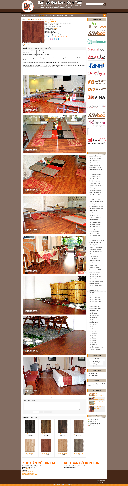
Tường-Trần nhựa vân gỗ (96, 190)
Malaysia (55, 28)
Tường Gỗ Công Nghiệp (95, 185)
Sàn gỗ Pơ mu (93, 331)
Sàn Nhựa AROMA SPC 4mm (96, 285)
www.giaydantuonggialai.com (29, 474)
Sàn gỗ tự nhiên (93, 322)
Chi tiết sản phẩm (28, 48)
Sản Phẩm (28, 19)
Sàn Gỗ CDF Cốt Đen (95, 199)
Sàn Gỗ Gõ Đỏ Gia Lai (95, 176)
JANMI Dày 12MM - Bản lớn (96, 208)
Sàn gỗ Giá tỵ (93, 338)
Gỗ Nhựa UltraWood (94, 254)
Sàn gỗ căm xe (93, 333)
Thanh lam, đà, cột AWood (96, 249)
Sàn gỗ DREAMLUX (94, 210)
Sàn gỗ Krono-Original (95, 320)
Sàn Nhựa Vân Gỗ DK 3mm (96, 279)
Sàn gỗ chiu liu (93, 335)
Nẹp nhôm (92, 295)
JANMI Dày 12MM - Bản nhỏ (96, 206)
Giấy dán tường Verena (95, 308)
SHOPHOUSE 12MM (94, 233)
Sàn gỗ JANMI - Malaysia (38, 19)
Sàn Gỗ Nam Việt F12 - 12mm (97, 240)
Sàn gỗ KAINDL (93, 313)
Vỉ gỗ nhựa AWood (94, 256)
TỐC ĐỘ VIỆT (100, 482)
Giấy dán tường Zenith (95, 306)
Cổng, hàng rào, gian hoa (96, 251)
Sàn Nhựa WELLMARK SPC (96, 288)
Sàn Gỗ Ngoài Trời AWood (96, 245)
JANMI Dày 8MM (50, 19)
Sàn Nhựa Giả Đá (94, 274)
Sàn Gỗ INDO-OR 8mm (95, 222)
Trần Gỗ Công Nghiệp (95, 183)
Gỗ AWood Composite (95, 242)
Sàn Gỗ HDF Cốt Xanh (95, 197)
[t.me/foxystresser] (27, 6)
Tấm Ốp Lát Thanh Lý (95, 165)
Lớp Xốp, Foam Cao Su (95, 301)
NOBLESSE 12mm (94, 215)
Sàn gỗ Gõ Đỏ (93, 342)
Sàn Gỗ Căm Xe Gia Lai (95, 174)
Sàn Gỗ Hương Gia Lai (95, 178)
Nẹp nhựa (92, 292)
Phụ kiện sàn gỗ (93, 290)
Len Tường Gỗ (93, 324)
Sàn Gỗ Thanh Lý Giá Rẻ (95, 158)
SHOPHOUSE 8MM (94, 231)
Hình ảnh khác (39, 48)
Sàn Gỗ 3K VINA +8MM (95, 235)
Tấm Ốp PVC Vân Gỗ (94, 260)
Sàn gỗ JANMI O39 (62, 453)
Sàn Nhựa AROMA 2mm (95, 276)
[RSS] (105, 15)
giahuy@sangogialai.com (32, 469)
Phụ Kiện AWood (94, 258)
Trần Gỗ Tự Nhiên (94, 188)
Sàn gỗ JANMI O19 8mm (30, 434)
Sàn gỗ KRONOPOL (94, 315)
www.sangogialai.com (27, 471)
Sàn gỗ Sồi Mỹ (93, 329)
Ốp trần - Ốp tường (94, 181)
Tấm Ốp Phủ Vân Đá (94, 267)
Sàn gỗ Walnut (93, 340)
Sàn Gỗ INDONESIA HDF (95, 226)
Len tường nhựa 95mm (95, 299)
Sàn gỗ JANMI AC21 (30, 453)
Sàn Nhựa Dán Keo (94, 272)
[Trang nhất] (23, 19)
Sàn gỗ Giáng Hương (95, 345)
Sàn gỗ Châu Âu (93, 310)
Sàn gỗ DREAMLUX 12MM (96, 213)
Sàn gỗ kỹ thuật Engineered (96, 347)
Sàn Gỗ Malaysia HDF (95, 194)
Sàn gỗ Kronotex (93, 317)
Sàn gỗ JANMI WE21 (62, 434)
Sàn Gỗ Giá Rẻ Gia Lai (95, 160)
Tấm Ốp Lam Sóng (94, 263)
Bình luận (48, 48)
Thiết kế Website (101, 480)
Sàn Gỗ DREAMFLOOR (95, 192)
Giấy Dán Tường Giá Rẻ (95, 167)
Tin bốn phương (93, 376)
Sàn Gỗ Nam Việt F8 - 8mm (96, 238)
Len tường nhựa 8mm (95, 297)
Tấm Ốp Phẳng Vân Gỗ (95, 265)
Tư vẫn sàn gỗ (93, 373)
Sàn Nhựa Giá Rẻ (94, 163)
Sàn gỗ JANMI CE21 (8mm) (78, 434)
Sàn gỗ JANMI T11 (46, 453)
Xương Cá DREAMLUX (95, 217)
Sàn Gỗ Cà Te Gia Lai (95, 172)
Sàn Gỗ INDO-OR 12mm (95, 224)
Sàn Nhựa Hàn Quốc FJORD (96, 281)
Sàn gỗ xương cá (94, 326)
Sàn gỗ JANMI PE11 (46, 434)
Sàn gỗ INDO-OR (93, 219)
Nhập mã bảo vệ (28, 412)
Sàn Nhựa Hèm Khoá (95, 283)
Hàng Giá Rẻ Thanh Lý (95, 156)
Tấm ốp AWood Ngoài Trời (96, 247)
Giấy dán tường (93, 304)
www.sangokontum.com (28, 473)
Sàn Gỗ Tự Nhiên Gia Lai (95, 169)
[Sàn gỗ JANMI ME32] (33, 43)
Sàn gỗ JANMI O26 (78, 453)
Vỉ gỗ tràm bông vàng (95, 349)
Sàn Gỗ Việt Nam (93, 229)
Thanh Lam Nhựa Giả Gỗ (95, 269)
